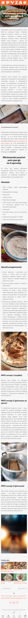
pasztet (15, 596)
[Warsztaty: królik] (20, 565)
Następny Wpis (21, 588)
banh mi (3, 596)
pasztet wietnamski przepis (17, 598)
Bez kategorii (6, 11)
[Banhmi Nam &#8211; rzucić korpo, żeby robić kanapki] (7, 565)
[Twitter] (14, 602)
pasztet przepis (21, 596)
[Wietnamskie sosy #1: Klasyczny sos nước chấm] (20, 577)
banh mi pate (9, 596)
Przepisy (15, 11)
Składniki (23, 11)
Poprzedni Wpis (6, 588)
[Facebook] (10, 602)
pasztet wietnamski (5, 598)
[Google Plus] (17, 602)
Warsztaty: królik (18, 570)
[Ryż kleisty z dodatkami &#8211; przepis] (7, 577)
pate (25, 598)
